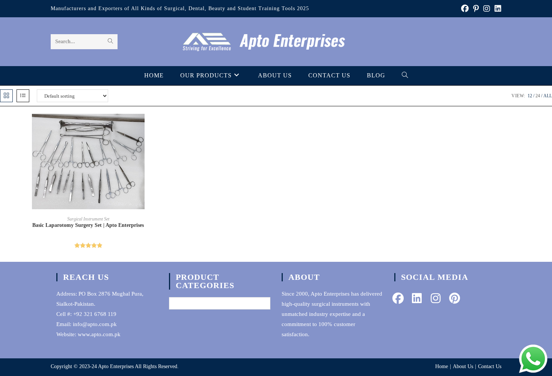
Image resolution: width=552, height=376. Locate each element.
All (547, 95)
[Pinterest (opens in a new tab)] (476, 8)
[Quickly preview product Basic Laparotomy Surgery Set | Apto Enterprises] (174, 126)
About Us (463, 366)
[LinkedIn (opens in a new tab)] (496, 8)
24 (537, 95)
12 (530, 95)
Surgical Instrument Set (88, 219)
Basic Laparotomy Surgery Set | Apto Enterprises (88, 225)
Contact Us (489, 366)
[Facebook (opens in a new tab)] (465, 8)
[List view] (23, 95)
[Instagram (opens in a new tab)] (486, 8)
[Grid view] (6, 95)
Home (441, 366)
